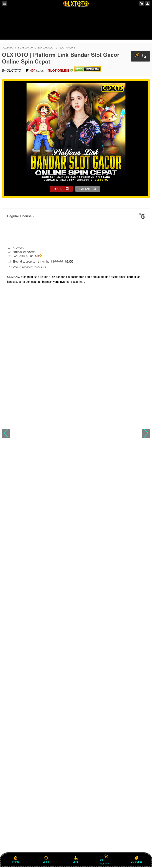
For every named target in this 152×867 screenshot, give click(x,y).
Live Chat (136, 861)
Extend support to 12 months (43, 261)
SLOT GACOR (25, 47)
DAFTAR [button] (84, 189)
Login (46, 861)
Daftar (75, 861)
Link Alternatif (104, 861)
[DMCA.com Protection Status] (87, 70)
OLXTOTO (7, 47)
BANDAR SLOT (46, 47)
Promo (15, 861)
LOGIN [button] (58, 189)
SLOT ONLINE (67, 47)
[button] (6, 433)
